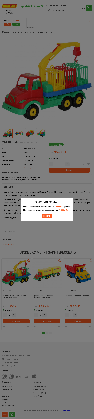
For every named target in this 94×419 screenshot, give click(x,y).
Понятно (47, 216)
